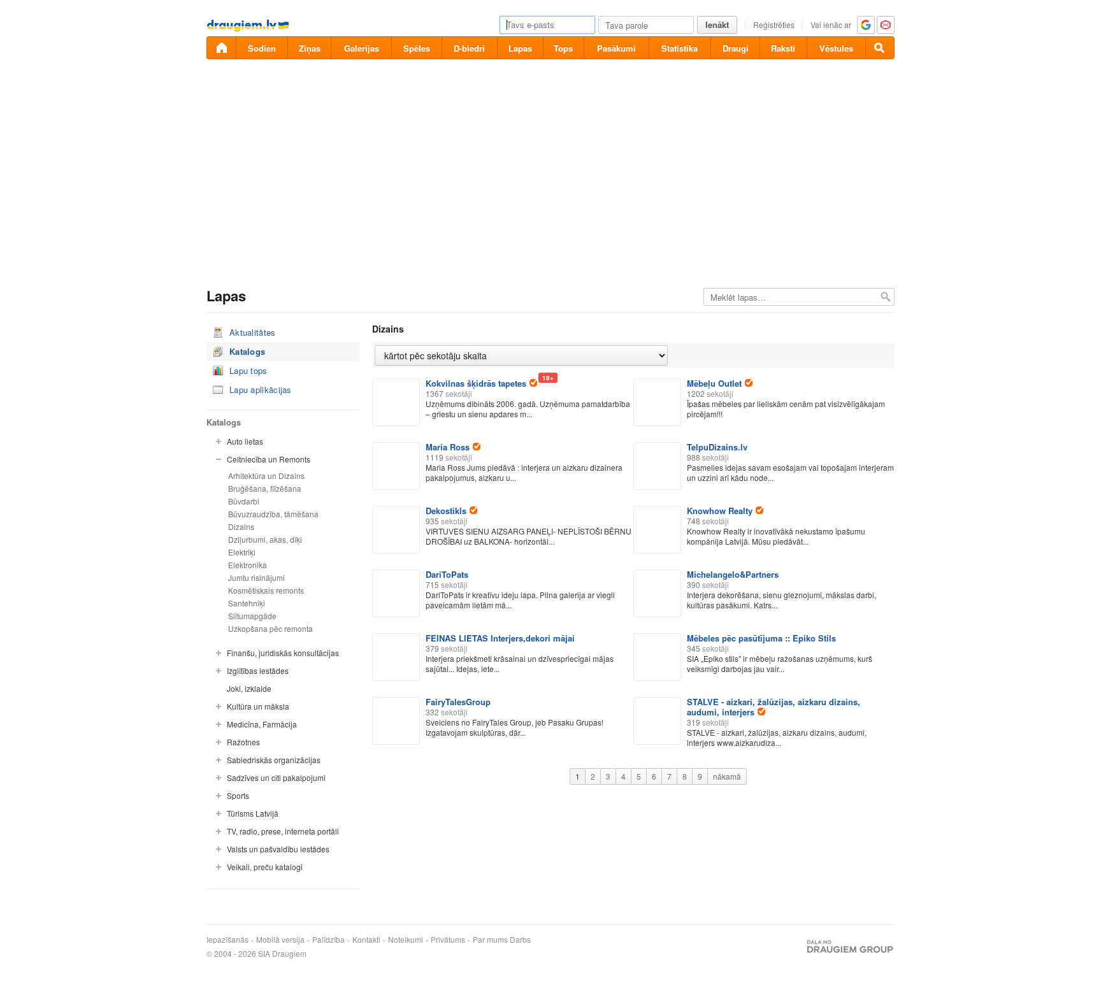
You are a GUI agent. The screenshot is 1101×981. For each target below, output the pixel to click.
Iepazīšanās (227, 939)
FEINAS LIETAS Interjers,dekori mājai (500, 638)
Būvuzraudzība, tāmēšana (273, 513)
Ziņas (309, 48)
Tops (563, 48)
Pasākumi (616, 48)
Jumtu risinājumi (256, 577)
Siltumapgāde (252, 615)
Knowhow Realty (719, 511)
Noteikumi (405, 939)
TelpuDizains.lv (717, 447)
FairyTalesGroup (458, 702)
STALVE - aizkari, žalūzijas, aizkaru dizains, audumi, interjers (773, 707)
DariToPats (447, 574)
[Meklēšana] (880, 47)
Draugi (736, 48)
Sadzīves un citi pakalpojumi (276, 777)
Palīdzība (328, 939)
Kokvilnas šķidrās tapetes (481, 383)
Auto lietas (245, 441)
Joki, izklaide (249, 688)
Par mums (490, 939)
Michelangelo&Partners (733, 574)
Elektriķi (241, 552)
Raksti (783, 48)
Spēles (416, 48)
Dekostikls (446, 511)
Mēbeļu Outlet (714, 383)
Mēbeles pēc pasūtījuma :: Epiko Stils (761, 638)
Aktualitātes (252, 332)
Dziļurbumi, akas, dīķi (265, 539)
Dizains (241, 526)
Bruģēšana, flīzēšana (264, 488)
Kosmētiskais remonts (266, 590)
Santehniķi (246, 603)
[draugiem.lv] (221, 47)
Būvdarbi (243, 501)
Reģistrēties (774, 24)
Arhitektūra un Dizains (266, 475)
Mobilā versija (280, 939)
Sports (238, 795)
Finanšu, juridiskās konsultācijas (283, 652)
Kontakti (366, 939)
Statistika (679, 48)
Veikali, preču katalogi (265, 866)
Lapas (520, 48)
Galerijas (361, 48)
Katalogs (247, 351)
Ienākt (717, 24)
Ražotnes (243, 741)
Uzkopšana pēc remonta (270, 628)
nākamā (727, 776)
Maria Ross (448, 447)
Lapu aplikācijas (260, 389)
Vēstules (836, 48)
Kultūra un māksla (258, 706)
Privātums (448, 939)
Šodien (262, 48)
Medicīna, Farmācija (262, 724)
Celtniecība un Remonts (268, 459)
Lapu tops (248, 370)
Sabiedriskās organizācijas (273, 759)
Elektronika (247, 564)
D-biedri (469, 48)
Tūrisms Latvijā (252, 813)
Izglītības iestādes (258, 670)
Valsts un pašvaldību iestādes (278, 848)
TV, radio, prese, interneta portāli (283, 831)
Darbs (520, 939)
